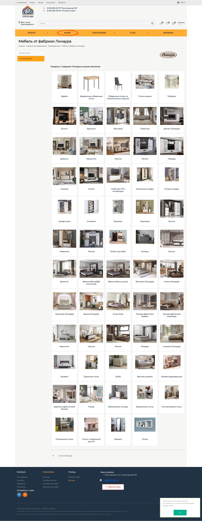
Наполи (118, 159)
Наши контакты (107, 472)
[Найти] (152, 23)
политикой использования (184, 503)
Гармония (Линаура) (64, 314)
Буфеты (64, 96)
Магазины (21, 484)
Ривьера (172, 159)
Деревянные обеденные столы (91, 97)
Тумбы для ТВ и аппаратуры (118, 190)
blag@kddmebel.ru (111, 480)
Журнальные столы (145, 407)
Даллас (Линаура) (172, 129)
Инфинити (64, 251)
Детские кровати (145, 376)
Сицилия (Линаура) (171, 346)
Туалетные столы (91, 376)
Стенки (91, 189)
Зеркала (118, 439)
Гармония (145, 129)
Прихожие (145, 221)
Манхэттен (91, 159)
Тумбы (118, 376)
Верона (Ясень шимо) (118, 281)
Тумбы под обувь (118, 251)
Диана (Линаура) (91, 314)
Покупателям (48, 472)
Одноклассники (25, 494)
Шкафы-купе (64, 221)
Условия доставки (50, 484)
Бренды (71, 480)
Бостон (64, 129)
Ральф (91, 407)
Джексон (64, 159)
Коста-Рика (118, 314)
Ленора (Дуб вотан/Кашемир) (172, 315)
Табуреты (171, 96)
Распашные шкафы (145, 189)
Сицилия (64, 189)
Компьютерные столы (172, 407)
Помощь (46, 477)
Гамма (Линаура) (171, 281)
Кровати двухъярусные (171, 376)
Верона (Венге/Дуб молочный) (91, 282)
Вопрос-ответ (74, 477)
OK (180, 512)
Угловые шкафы (171, 189)
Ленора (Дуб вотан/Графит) (145, 315)
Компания (21, 472)
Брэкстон (91, 129)
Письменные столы (64, 439)
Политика (21, 487)
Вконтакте (19, 494)
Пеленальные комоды (118, 407)
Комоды (145, 251)
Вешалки (118, 221)
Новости (20, 480)
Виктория (118, 129)
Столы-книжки (145, 96)
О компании (22, 477)
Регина (145, 159)
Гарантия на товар (51, 487)
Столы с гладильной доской (91, 440)
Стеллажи (91, 221)
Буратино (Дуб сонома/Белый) (64, 408)
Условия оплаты (50, 480)
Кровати (64, 376)
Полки (145, 439)
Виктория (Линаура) (145, 281)
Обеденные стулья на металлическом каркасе (118, 97)
